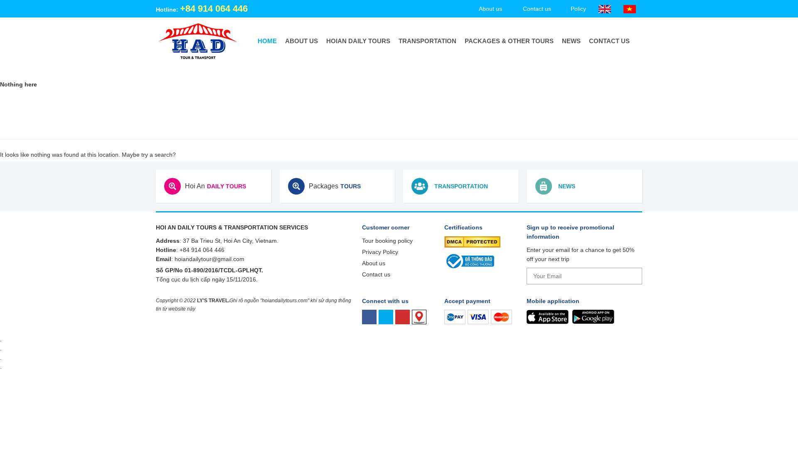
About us (301, 40)
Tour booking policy (387, 240)
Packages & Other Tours (509, 40)
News (571, 40)
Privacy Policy (380, 252)
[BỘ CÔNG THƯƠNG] (469, 260)
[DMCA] (472, 241)
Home (267, 40)
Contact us (609, 40)
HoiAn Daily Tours (358, 40)
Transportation (427, 40)
